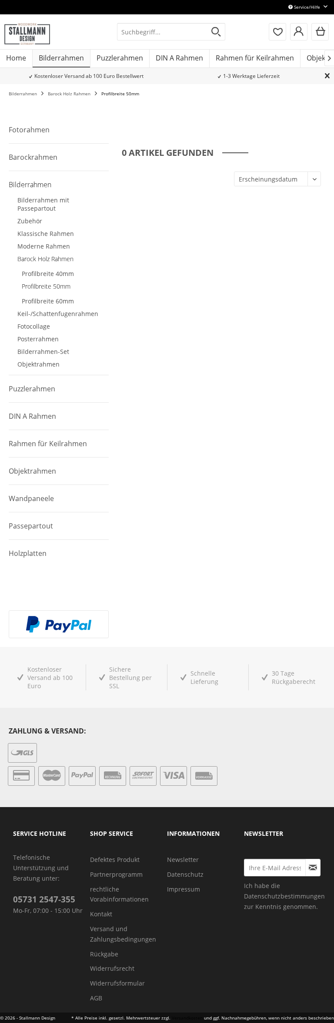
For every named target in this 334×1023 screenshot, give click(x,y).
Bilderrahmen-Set (43, 351)
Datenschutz (185, 874)
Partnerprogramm (116, 874)
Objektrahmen (38, 364)
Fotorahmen (29, 130)
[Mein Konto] (298, 31)
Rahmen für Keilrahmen (48, 443)
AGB (96, 998)
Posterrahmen (38, 339)
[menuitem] (171, 31)
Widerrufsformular (117, 983)
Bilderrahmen (30, 184)
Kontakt (101, 914)
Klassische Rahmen (45, 233)
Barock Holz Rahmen (45, 259)
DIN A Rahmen (32, 416)
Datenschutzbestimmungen (284, 896)
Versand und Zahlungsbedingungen (123, 934)
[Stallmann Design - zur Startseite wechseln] (27, 34)
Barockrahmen (33, 157)
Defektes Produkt (115, 859)
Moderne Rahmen (43, 246)
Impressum (183, 889)
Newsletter (183, 859)
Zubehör (29, 221)
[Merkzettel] (277, 31)
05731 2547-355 (44, 899)
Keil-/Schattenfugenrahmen (57, 314)
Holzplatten (28, 553)
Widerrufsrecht (112, 968)
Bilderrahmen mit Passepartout (43, 204)
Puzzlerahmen (32, 389)
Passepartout (31, 526)
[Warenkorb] (320, 31)
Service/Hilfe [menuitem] (307, 7)
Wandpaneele (31, 498)
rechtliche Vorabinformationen (119, 894)
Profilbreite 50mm (46, 286)
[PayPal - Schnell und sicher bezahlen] (58, 624)
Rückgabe (104, 954)
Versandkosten (187, 1018)
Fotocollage (33, 326)
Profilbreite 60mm (48, 301)
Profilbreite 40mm (48, 273)
